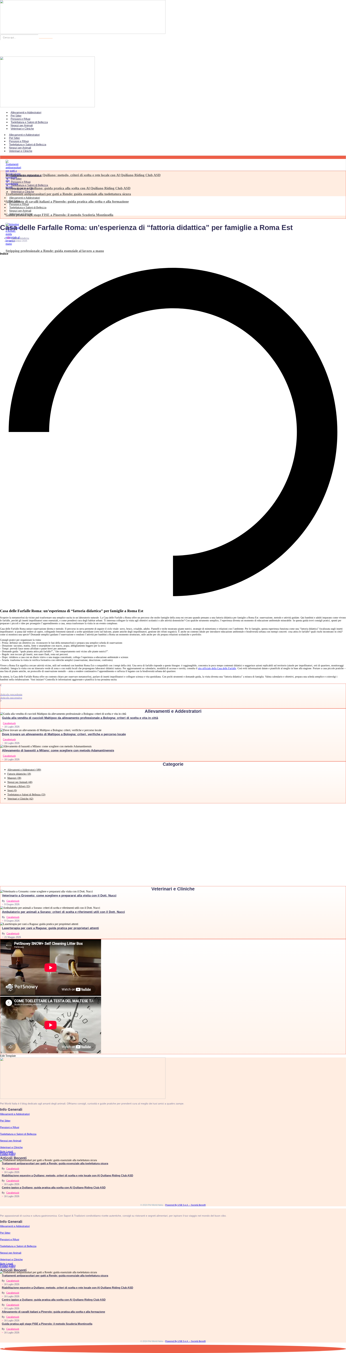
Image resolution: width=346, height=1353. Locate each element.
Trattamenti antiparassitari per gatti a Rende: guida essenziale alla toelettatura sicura (68, 194)
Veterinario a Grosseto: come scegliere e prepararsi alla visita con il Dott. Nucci (59, 895)
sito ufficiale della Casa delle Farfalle (217, 668)
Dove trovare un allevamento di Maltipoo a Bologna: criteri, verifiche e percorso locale (64, 734)
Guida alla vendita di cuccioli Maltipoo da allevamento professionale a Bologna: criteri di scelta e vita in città (80, 718)
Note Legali (6, 1151)
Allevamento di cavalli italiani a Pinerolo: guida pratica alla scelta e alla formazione (67, 201)
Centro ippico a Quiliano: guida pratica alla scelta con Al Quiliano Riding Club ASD (68, 188)
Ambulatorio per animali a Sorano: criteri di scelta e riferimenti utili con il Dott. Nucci (63, 912)
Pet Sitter (16, 115)
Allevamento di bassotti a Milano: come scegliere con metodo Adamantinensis (58, 750)
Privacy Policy (8, 1153)
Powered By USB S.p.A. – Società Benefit (185, 1205)
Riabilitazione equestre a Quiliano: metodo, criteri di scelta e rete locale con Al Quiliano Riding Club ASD (83, 175)
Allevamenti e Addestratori (26, 112)
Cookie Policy (7, 1154)
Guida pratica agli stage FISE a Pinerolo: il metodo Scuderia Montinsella (59, 215)
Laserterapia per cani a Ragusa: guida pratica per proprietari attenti (50, 928)
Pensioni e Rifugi (20, 118)
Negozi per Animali (22, 125)
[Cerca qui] (46, 38)
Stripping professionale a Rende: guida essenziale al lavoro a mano (55, 251)
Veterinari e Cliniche (22, 128)
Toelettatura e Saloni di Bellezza (29, 122)
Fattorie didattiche (20, 238)
